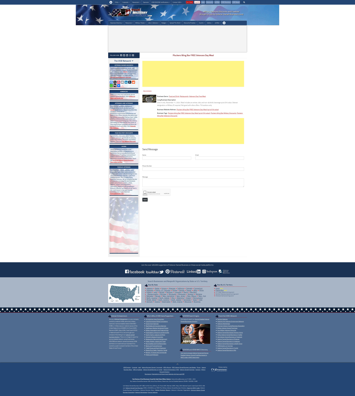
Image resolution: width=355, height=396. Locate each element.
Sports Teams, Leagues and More (155, 335)
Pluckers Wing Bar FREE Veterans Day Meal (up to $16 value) (198, 110)
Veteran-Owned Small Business (134, 388)
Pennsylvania (198, 298)
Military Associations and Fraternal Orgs (157, 330)
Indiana (149, 292)
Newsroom (135, 2)
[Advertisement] (177, 39)
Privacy (199, 367)
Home (224, 23)
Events (201, 23)
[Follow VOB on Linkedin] (127, 55)
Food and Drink (174, 96)
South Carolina (163, 300)
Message (145, 177)
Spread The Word (175, 23)
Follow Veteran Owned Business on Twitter (229, 335)
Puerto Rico (220, 290)
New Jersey (180, 296)
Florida (174, 290)
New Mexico (191, 296)
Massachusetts (152, 294)
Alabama (150, 288)
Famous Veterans (222, 319)
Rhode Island (151, 300)
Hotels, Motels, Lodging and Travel (156, 341)
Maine (186, 292)
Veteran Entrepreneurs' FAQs (171, 369)
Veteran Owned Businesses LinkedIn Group (229, 344)
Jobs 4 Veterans (153, 23)
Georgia (181, 290)
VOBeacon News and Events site (122, 97)
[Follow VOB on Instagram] (130, 55)
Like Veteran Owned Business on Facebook (229, 337)
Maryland (193, 292)
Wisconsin (188, 302)
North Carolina (152, 298)
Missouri (191, 294)
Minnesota (172, 294)
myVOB (197, 2)
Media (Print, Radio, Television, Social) (156, 350)
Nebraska (150, 296)
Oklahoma (180, 298)
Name (144, 155)
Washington (166, 302)
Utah (200, 300)
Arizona (164, 288)
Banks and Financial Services (154, 346)
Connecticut (198, 288)
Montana (199, 294)
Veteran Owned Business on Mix (226, 350)
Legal (139, 367)
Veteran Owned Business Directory (120, 77)
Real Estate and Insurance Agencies (156, 326)
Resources (128, 23)
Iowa (155, 292)
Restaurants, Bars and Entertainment (156, 339)
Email (197, 155)
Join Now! (190, 2)
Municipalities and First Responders (156, 344)
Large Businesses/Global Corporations (157, 321)
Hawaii (188, 290)
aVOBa (217, 2)
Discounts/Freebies (189, 23)
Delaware (150, 290)
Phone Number (147, 166)
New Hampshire (168, 296)
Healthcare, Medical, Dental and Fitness (157, 328)
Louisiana (178, 292)
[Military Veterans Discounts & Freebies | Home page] (132, 12)
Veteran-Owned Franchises (187, 369)
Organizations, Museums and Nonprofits (157, 332)
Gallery (209, 23)
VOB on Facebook (137, 369)
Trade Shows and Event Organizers (156, 348)
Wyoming (197, 302)
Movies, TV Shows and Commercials (156, 352)
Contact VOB (177, 2)
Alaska (157, 288)
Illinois (201, 290)
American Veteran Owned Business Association (231, 326)
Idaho (195, 290)
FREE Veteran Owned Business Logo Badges (184, 367)
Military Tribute (140, 23)
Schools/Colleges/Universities (154, 337)
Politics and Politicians (152, 355)
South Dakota (176, 300)
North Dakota (164, 298)
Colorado (189, 288)
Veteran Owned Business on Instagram (228, 341)
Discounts (210, 2)
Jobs (203, 2)
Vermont (150, 302)
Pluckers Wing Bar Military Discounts (223, 113)
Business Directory (116, 23)
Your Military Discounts (129, 141)
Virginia (157, 302)
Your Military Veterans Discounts (111, 2)
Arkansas (172, 288)
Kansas (161, 292)
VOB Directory (225, 2)
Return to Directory (147, 91)
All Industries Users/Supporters (155, 319)
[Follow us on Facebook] (121, 55)
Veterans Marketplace (223, 324)
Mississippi (182, 294)
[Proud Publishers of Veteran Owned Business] (219, 371)
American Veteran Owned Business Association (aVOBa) (121, 161)
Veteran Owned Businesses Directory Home (230, 332)
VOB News (236, 2)
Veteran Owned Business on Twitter (153, 369)
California (180, 288)
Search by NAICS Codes (193, 388)
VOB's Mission (167, 367)
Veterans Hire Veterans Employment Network (230, 321)
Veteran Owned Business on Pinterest (228, 339)
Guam (218, 288)
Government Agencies (152, 324)
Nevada (157, 296)
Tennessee (187, 300)
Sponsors (146, 2)
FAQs (116, 2)
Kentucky (169, 292)
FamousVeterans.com (117, 194)
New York (202, 296)
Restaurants (184, 96)
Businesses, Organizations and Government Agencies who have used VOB (164, 374)
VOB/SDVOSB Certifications (160, 2)
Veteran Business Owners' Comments (152, 367)
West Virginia (177, 302)
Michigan (163, 294)
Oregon (188, 298)
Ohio (173, 298)
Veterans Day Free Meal (197, 96)
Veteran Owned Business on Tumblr (227, 348)
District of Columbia (162, 290)
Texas (195, 300)
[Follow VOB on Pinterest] (133, 55)
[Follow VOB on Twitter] (124, 55)
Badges (164, 23)
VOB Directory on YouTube (225, 346)
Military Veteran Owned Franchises (227, 328)
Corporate (125, 2)
